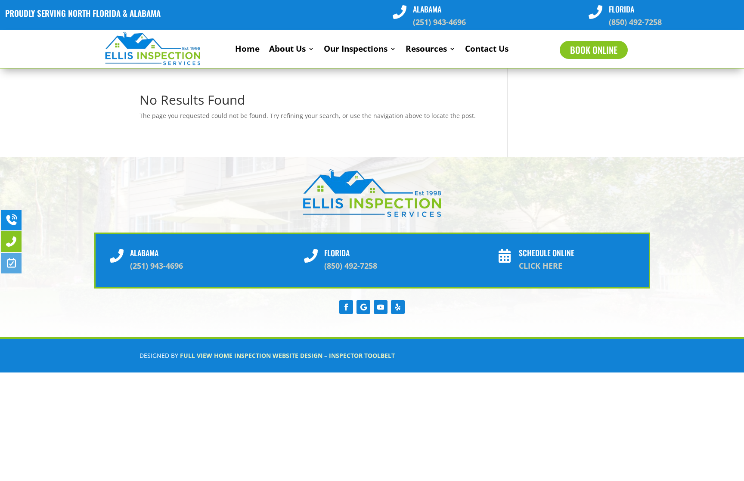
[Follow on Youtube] (381, 307)
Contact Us (486, 50)
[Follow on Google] (363, 307)
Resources (426, 50)
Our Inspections (356, 50)
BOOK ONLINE (593, 49)
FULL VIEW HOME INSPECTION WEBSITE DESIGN (251, 355)
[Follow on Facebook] (346, 307)
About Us (287, 50)
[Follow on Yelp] (398, 307)
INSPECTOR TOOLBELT (362, 355)
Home (247, 50)
